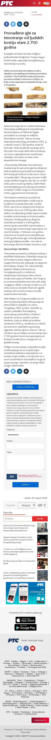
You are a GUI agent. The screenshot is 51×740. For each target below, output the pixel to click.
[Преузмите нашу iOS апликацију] (25, 620)
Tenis (33, 672)
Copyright (18, 729)
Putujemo (19, 682)
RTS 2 (19, 691)
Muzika (41, 680)
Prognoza (10, 505)
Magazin (11, 680)
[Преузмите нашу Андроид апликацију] (25, 627)
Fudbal (16, 672)
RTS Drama (17, 693)
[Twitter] (13, 24)
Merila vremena (40, 663)
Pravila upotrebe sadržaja (35, 729)
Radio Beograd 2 (37, 701)
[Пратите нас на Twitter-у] (19, 648)
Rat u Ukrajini (13, 665)
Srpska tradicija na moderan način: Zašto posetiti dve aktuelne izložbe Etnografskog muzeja (18, 540)
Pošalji (25, 485)
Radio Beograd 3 (10, 703)
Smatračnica (10, 667)
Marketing (25, 712)
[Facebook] (6, 24)
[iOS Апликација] (25, 593)
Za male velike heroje (18, 686)
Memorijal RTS (33, 676)
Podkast (21, 667)
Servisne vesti (36, 665)
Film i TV (6, 684)
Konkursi (18, 714)
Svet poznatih (32, 682)
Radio (8, 701)
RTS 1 (11, 691)
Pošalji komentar (25, 387)
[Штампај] (26, 24)
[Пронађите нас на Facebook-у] (26, 648)
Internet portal (31, 714)
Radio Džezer (22, 707)
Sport (8, 672)
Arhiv (33, 707)
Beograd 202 (25, 703)
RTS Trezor (22, 695)
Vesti (7, 661)
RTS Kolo (10, 695)
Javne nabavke (38, 712)
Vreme (25, 665)
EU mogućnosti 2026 (37, 667)
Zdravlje (43, 682)
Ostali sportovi (18, 676)
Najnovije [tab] (7, 512)
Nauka (15, 684)
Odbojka (42, 672)
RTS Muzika (34, 695)
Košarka (24, 672)
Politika (14, 661)
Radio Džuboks (27, 705)
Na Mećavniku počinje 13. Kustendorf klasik (19, 562)
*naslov (10, 441)
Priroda (24, 684)
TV (6, 691)
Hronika (6, 663)
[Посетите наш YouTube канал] (32, 648)
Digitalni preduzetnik (38, 684)
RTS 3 (27, 691)
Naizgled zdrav (35, 686)
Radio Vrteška (42, 705)
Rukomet (9, 674)
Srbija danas (40, 661)
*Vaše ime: (11, 430)
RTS (8, 712)
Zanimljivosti (29, 680)
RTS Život (28, 693)
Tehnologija (8, 682)
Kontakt (15, 712)
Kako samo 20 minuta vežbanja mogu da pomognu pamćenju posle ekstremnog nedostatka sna (19, 528)
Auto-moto (40, 674)
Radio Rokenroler (10, 705)
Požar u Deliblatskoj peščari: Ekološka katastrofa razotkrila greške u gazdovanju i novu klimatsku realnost (19, 575)
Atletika (30, 674)
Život (19, 680)
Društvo (16, 663)
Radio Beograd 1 (20, 701)
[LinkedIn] (19, 24)
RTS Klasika (41, 693)
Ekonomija (26, 663)
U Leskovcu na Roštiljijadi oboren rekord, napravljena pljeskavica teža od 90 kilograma (18, 551)
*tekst (9, 452)
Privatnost (8, 729)
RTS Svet (37, 691)
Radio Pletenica (40, 703)
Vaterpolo (19, 674)
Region (23, 661)
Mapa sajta (40, 720)
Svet (31, 661)
